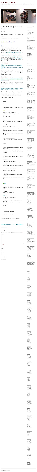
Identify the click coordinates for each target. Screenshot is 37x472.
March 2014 (28, 316)
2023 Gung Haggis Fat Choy (31, 100)
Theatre (28, 254)
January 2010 (29, 371)
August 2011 (28, 349)
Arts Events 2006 (29, 107)
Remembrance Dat (29, 226)
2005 (27, 70)
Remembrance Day (29, 227)
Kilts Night (28, 199)
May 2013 (28, 325)
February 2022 (29, 293)
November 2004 (29, 442)
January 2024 (29, 286)
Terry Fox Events (29, 253)
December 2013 (29, 318)
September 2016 (29, 304)
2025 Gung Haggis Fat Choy (31, 102)
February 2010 (29, 370)
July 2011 (28, 350)
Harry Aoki (28, 181)
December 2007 (29, 400)
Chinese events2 (29, 127)
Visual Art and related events (31, 266)
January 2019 (29, 302)
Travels (28, 257)
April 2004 (28, 450)
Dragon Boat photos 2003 (30, 138)
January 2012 (29, 343)
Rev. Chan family (29, 231)
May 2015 (28, 309)
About (6, 6)
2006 (27, 73)
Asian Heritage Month (30, 112)
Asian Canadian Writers (30, 32)
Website (2, 252)
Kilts (27, 196)
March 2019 (28, 301)
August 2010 (28, 363)
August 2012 (28, 335)
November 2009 (29, 373)
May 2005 (28, 435)
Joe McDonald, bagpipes (30, 192)
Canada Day (28, 115)
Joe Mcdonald (29, 56)
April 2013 (28, 326)
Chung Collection (29, 48)
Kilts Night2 (28, 201)
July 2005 (28, 433)
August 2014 (28, 312)
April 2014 (28, 315)
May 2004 (28, 449)
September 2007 (29, 403)
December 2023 (29, 287)
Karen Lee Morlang (29, 55)
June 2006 (28, 420)
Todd (18, 218)
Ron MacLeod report (30, 235)
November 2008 (29, 387)
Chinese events (29, 126)
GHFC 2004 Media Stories (30, 155)
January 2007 (29, 412)
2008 (27, 81)
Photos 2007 (28, 220)
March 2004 (28, 451)
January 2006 (29, 426)
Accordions (28, 104)
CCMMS (28, 39)
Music (28, 211)
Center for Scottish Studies (31, 40)
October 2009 (29, 374)
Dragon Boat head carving (30, 135)
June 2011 (28, 351)
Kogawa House (29, 34)
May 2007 (28, 408)
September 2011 (29, 348)
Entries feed (28, 462)
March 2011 (28, 355)
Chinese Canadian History (30, 125)
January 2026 (29, 274)
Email (2, 248)
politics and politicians (30, 224)
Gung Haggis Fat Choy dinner (31, 165)
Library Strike (29, 203)
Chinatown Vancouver (30, 122)
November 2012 (29, 332)
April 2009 (28, 381)
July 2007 (28, 405)
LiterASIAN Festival (29, 208)
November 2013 (29, 319)
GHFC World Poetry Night (30, 157)
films (27, 146)
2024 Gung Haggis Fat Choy (31, 101)
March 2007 (28, 410)
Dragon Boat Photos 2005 (30, 140)
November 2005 (29, 428)
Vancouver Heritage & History (31, 263)
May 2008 (28, 394)
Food (27, 149)
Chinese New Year (29, 131)
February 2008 (29, 397)
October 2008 (29, 388)
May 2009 (28, 380)
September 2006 (29, 417)
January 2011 (29, 357)
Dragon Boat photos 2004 (30, 139)
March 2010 (28, 369)
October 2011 (29, 347)
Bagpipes (28, 114)
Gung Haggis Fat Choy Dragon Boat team (13, 52)
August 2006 (28, 418)
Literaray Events (29, 204)
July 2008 (28, 392)
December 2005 (29, 427)
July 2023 (28, 288)
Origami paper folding (30, 216)
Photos (28, 219)
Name (2, 244)
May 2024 (28, 285)
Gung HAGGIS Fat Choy (8, 2)
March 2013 (28, 327)
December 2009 (29, 372)
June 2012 (28, 338)
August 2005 (28, 432)
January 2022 (29, 294)
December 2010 (29, 358)
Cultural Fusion (29, 133)
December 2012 (29, 331)
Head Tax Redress (29, 184)
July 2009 (28, 378)
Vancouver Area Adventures (31, 262)
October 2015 (29, 307)
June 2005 (28, 434)
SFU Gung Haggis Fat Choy (30, 246)
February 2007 (29, 411)
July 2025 (28, 277)
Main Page (10, 218)
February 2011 (29, 356)
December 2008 (29, 386)
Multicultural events (30, 210)
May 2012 (28, 339)
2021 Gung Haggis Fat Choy (31, 96)
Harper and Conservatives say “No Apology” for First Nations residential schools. (6, 226)
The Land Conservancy (30, 49)
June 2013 (28, 324)
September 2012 (29, 334)
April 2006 (28, 423)
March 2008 (28, 396)
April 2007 (28, 409)
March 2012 (28, 341)
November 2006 (29, 415)
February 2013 (29, 328)
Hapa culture (29, 180)
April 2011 (28, 354)
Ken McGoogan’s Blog (30, 42)
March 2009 (28, 382)
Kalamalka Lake (29, 195)
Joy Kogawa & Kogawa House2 (31, 194)
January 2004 (29, 454)
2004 (27, 68)
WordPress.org (29, 464)
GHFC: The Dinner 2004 (30, 158)
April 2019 (28, 300)
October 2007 (29, 402)
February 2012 (29, 342)
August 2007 (28, 404)
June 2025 (28, 278)
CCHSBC (28, 38)
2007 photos (28, 80)
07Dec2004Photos (29, 65)
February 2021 (29, 296)
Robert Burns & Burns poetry (31, 234)
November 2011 (29, 346)
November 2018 (29, 303)
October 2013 (29, 320)
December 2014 (29, 311)
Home (2, 6)
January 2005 (29, 440)
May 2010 (28, 366)
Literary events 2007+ (30, 207)
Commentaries (29, 132)
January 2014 (29, 317)
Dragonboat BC (29, 41)
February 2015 (29, 310)
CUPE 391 (28, 134)
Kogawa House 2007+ (30, 202)
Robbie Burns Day (29, 233)
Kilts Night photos (29, 200)
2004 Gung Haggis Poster (30, 69)
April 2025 (28, 279)
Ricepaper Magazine (30, 232)
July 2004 (28, 447)
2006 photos (28, 77)
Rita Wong (28, 45)
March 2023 (28, 289)
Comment (2, 234)
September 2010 (29, 362)
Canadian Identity (29, 116)
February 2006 (29, 425)
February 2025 (29, 281)
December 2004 (29, 441)
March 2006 (28, 424)
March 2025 (28, 280)
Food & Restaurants (30, 150)
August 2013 (28, 323)
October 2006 (29, 416)
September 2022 (29, 292)
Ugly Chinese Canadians (30, 37)
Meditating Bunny (29, 54)
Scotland (28, 240)
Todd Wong (28, 255)
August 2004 (28, 446)
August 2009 (28, 377)
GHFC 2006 (28, 156)
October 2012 (29, 333)
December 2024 (29, 284)
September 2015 (29, 308)
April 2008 (28, 395)
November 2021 (29, 295)
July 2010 (28, 364)
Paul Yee (28, 46)
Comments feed (29, 463)
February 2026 (29, 273)
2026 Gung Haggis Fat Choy (31, 103)
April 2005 (28, 436)
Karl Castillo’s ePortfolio (30, 60)
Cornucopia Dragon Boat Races (17, 56)
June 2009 (28, 379)
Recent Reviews (29, 225)
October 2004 (29, 443)
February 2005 (29, 439)
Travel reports (29, 256)
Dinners (10, 6)
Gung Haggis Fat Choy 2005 (31, 164)
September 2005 (29, 431)
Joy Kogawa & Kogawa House (31, 193)
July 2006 (28, 419)
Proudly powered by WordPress (5, 470)
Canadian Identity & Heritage (31, 117)
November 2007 (29, 401)
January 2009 (29, 385)
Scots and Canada (29, 58)
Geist (27, 50)
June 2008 (28, 393)
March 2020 (28, 297)
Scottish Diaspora (29, 57)
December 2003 (29, 455)
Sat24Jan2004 (29, 239)
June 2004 (28, 448)
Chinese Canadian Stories (30, 47)
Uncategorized (29, 258)
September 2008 (29, 389)
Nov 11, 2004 (28, 212)
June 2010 (28, 365)
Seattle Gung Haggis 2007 (30, 243)
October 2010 (29, 361)
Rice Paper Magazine (30, 33)
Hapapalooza (29, 53)
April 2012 (28, 340)
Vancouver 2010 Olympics (30, 261)
